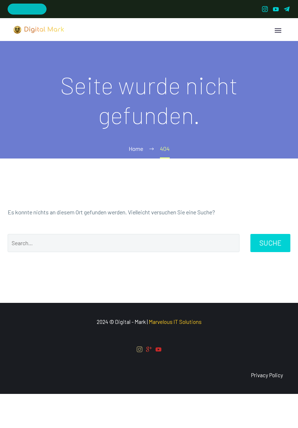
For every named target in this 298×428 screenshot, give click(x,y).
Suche (270, 243)
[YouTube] (275, 9)
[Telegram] (286, 9)
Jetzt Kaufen (27, 8)
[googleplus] (149, 349)
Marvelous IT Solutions (175, 321)
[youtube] (158, 349)
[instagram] (139, 349)
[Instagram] (264, 9)
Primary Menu (278, 30)
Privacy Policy (267, 375)
